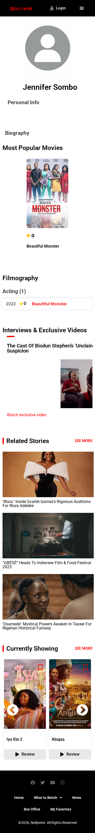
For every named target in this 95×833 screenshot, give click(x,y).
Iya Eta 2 (14, 739)
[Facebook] (32, 782)
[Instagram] (62, 782)
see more (83, 648)
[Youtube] (52, 782)
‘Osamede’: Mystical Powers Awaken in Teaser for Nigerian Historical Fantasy (47, 626)
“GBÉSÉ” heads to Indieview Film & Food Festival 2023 (47, 564)
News (76, 798)
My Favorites (60, 809)
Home (19, 798)
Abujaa (58, 739)
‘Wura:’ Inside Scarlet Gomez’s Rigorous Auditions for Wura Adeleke (47, 503)
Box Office (32, 809)
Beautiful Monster (43, 246)
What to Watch (45, 798)
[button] (82, 8)
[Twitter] (42, 782)
